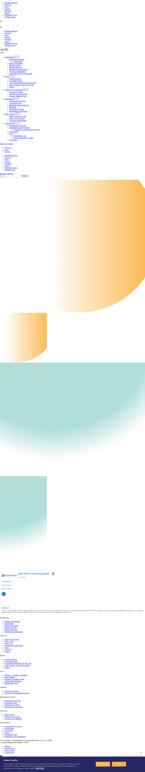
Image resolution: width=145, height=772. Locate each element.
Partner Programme (16, 63)
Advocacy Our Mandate (17, 121)
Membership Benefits (16, 59)
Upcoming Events (15, 81)
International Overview (17, 101)
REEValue (13, 107)
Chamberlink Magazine (13, 681)
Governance (13, 140)
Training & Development (13, 90)
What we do (9, 641)
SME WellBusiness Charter (23, 138)
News (7, 7)
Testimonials (18, 61)
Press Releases (10, 677)
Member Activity (15, 65)
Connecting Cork (15, 103)
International (9, 99)
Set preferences (103, 764)
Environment (13, 132)
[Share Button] (53, 573)
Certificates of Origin (16, 109)
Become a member (6, 144)
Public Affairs (9, 114)
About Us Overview (12, 639)
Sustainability (9, 123)
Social (11, 134)
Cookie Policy (10, 752)
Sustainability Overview (17, 126)
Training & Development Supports (17, 693)
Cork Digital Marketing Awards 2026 (22, 83)
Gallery (11, 87)
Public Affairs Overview (18, 116)
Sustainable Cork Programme (19, 128)
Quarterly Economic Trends (14, 679)
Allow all (119, 764)
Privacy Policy (10, 750)
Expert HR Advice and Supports (20, 74)
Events (7, 76)
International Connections (18, 111)
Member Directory (11, 3)
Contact (7, 9)
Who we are (9, 643)
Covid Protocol (10, 748)
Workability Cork (20, 136)
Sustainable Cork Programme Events (27, 130)
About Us (8, 5)
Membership (9, 57)
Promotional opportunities (18, 70)
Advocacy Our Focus (16, 118)
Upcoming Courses (16, 92)
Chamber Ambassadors (17, 72)
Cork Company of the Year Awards (21, 85)
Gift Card (8, 650)
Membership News (11, 683)
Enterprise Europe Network (19, 105)
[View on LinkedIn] (4, 595)
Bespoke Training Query (18, 96)
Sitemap (7, 746)
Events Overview (15, 79)
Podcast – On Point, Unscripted (16, 675)
